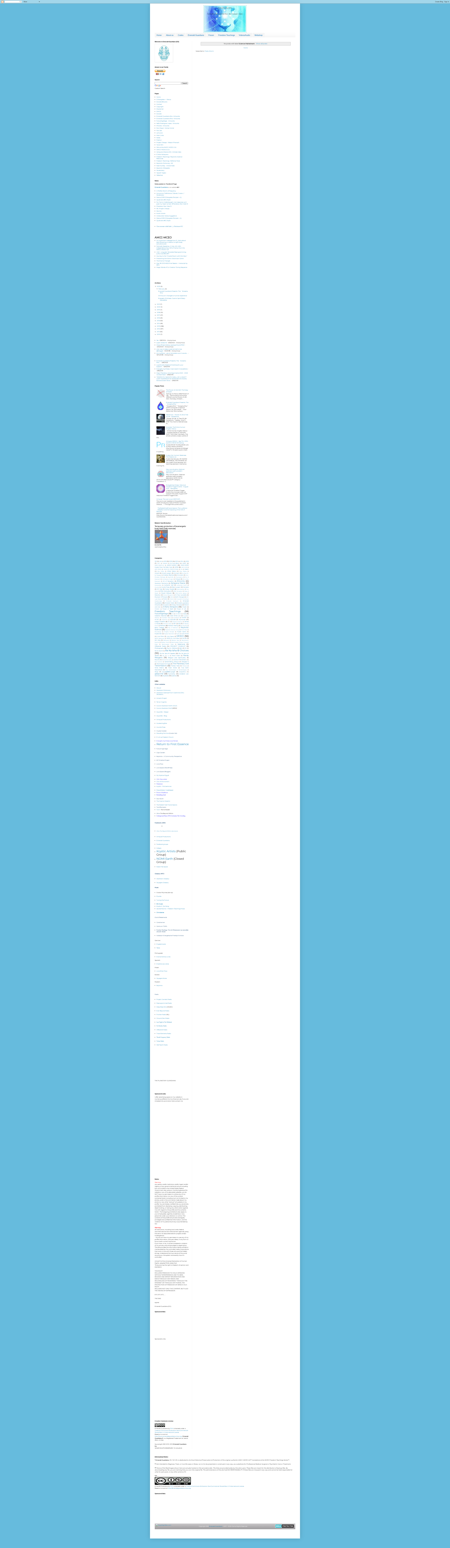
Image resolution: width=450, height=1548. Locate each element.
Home (159, 35)
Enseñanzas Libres (162, 964)
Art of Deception (168, 581)
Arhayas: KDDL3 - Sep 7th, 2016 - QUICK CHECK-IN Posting (177, 442)
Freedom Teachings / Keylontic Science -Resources (169, 157)
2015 (158, 320)
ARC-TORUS (158, 569)
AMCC (184, 563)
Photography (159, 648)
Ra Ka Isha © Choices (177, 650)
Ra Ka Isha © (159, 651)
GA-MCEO (178, 613)
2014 (158, 323)
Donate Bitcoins (161, 102)
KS (179, 623)
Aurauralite (158, 585)
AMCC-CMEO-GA (159, 565)
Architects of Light (167, 579)
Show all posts (261, 44)
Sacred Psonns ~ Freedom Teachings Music (170, 909)
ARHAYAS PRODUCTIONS (171, 569)
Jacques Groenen (177, 621)
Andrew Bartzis (168, 575)
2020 (159, 307)
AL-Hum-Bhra (174, 563)
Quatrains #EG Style (163, 200)
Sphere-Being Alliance (172, 661)
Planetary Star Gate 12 (164, 206)
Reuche (157, 659)
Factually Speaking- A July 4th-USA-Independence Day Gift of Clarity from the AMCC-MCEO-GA (170, 247)
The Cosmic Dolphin (163, 801)
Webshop (258, 35)
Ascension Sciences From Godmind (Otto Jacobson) (170, 693)
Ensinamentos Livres (163, 957)
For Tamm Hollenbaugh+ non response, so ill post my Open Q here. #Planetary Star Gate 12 (172, 203)
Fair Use (159, 130)
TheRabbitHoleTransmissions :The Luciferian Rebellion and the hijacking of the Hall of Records (171, 509)
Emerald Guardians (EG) (225, 8)
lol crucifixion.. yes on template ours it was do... (172, 353)
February (161, 289)
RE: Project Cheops (162, 208)
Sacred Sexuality (167, 659)
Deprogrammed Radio (164, 1003)
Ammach (177, 573)
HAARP (184, 617)
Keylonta (159, 985)
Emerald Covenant (172, 601)
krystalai (166, 676)
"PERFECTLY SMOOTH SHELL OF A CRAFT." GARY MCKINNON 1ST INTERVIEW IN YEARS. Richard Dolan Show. (171, 378)
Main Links (160, 135)
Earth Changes (179, 597)
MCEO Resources (159, 638)
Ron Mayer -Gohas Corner (165, 128)
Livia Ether (160, 636)
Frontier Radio (161, 1014)
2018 (158, 312)
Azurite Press (165, 587)
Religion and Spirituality (177, 658)
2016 (158, 318)
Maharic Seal (175, 640)
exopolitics (182, 672)
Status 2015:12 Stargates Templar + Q (168, 197)
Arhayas (177, 579)
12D (156, 561)
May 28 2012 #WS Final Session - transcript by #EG (172, 264)
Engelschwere (161, 944)
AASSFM (165, 563)
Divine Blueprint (168, 595)
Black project (176, 587)
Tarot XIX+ (159, 145)
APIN (176, 567)
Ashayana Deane (178, 583)
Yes (157, 340)
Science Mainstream (180, 659)
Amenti (157, 573)
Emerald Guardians (196, 35)
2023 (159, 286)
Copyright (159, 106)
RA (186, 648)
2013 (158, 326)
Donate (158, 114)
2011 (158, 331)
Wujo (156, 672)
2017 (158, 315)
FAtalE (184, 607)
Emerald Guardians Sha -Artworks (168, 116)
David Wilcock (166, 593)
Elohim (172, 599)
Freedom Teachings (226, 35)
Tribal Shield (172, 668)
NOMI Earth (165, 858)
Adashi (186, 569)
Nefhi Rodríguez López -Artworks (167, 123)
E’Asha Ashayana (162, 154)
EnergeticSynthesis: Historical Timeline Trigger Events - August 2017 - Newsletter (177, 486)
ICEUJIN (173, 619)
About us (169, 35)
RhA (171, 1428)
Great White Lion (175, 616)
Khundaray (158, 631)
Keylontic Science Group (172, 629)
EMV (171, 597)
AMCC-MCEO (172, 565)
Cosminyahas (180, 589)
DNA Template (178, 591)
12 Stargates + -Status (163, 99)
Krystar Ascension (169, 633)
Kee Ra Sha (184, 625)
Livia (158, 971)
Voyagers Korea (161, 978)
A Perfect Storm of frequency (166, 191)
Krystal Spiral (181, 631)
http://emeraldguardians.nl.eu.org (179, 1488)
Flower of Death (168, 609)
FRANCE (157, 609)
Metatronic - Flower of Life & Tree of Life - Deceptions (177, 415)
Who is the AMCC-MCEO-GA (166, 147)
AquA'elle (170, 577)
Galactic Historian (161, 616)
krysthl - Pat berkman (164, 786)
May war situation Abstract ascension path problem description (175, 471)
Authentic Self (168, 585)
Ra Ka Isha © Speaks (167, 653)
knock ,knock (160, 213)
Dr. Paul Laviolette (181, 595)
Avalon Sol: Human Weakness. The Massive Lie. (176, 456)
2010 (159, 334)
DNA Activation (165, 591)
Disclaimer (160, 109)
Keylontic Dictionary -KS (164, 163)
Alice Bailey (183, 571)
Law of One (185, 633)
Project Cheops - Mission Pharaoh (167, 142)
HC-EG (157, 619)
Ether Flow (163, 971)
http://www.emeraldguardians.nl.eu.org (168, 1436)
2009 (160, 561)
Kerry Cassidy (159, 627)
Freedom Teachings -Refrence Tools (168, 161)
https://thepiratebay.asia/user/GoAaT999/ (170, 345)
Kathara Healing (173, 625)
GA (173, 613)
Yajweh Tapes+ (161, 173)
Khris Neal (184, 629)
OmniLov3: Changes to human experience (172, 295)
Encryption (166, 605)
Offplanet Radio (160, 646)
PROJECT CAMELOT (178, 646)
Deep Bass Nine (161, 1007)
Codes (180, 35)
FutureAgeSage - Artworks (165, 121)
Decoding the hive (162, 733)
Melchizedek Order (168, 644)
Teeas (158, 948)
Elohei (165, 599)
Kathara (163, 625)
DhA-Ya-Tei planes (181, 593)
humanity (171, 674)
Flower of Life (181, 609)
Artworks (181, 581)
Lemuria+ (159, 133)
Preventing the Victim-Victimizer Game (170, 258)
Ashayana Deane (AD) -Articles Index (168, 152)
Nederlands (181, 644)
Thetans (184, 665)
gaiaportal (159, 674)
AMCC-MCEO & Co (163, 149)
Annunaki (180, 575)
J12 (169, 621)
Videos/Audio (244, 35)
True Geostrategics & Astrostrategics (176, 669)
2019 (158, 310)
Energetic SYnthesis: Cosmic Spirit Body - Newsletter (172, 299)
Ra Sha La (166, 655)
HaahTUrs (165, 619)
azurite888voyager (168, 672)
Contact (159, 104)
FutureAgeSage (161, 614)
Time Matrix (159, 668)
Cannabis (186, 587)
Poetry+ (159, 140)
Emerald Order (169, 603)
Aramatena (179, 577)
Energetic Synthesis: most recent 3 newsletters (172, 369)
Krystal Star (158, 633)
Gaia (184, 614)
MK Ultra (157, 640)
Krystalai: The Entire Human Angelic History (175, 428)
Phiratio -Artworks (162, 126)
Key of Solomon (173, 627)
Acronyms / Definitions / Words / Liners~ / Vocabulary (170, 194)
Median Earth (165, 642)
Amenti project (166, 573)
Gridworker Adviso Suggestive (166, 216)
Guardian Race (166, 617)
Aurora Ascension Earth (164, 708)
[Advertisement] (172, 1139)
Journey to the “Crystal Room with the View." (171, 256)
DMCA (158, 111)
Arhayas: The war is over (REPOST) (168, 499)
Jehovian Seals (167, 623)
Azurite (157, 587)
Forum (211, 35)
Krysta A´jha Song (162, 906)
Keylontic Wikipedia (163, 168)
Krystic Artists (166, 851)
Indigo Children (160, 621)
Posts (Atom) (209, 51)
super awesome (161, 342)
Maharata (166, 640)
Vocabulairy (160, 170)
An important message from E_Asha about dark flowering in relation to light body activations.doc (171, 242)
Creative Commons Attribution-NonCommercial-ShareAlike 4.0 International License (171, 1431)
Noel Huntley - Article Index (165, 166)
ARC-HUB (184, 567)
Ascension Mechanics (161, 583)
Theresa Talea (175, 666)
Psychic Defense (172, 648)
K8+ (174, 623)
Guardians (176, 617)
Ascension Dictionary (163, 690)
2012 (158, 329)
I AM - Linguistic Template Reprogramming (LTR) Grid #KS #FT (171, 253)
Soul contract (158, 661)
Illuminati (182, 619)
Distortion (158, 595)
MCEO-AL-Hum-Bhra (173, 638)
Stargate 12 (185, 661)
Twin (158, 810)
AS (181, 569)
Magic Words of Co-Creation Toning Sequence (171, 267)
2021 (158, 304)
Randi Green (176, 655)
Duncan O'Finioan (161, 597)
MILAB (184, 638)
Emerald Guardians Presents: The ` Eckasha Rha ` (173, 292)
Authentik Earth (182, 585)
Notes (158, 138)
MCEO (180, 636)
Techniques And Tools (163, 664)
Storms (158, 211)
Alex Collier (160, 571)
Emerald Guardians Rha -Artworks (168, 118)
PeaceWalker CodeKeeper (164, 790)
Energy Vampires (177, 605)
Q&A (180, 648)
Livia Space (170, 636)
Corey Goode (169, 589)
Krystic (178, 633)
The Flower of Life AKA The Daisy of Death (177, 390)
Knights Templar (169, 631)
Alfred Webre (171, 571)
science (174, 676)
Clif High (159, 589)
